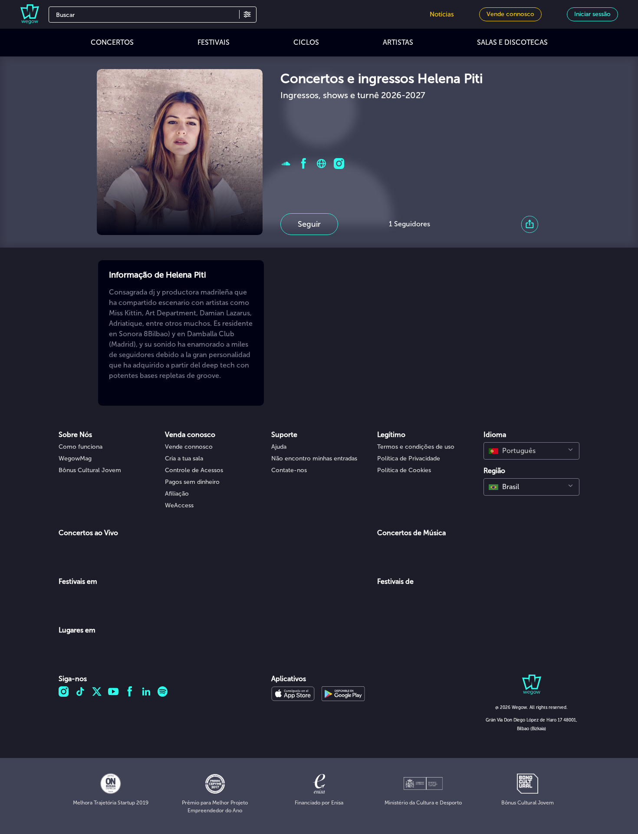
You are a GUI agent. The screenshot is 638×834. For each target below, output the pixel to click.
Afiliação (177, 493)
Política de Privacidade (408, 458)
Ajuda (278, 446)
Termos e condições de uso (415, 446)
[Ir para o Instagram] (339, 163)
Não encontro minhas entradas (314, 458)
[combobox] (531, 451)
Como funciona (80, 446)
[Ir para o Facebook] (303, 163)
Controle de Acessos (194, 470)
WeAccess (179, 505)
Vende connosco (189, 446)
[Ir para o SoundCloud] (285, 163)
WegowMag (75, 458)
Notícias (442, 14)
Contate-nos (289, 470)
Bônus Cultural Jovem (90, 470)
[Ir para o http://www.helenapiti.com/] (321, 163)
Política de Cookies (404, 470)
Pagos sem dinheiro (192, 482)
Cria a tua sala (184, 458)
